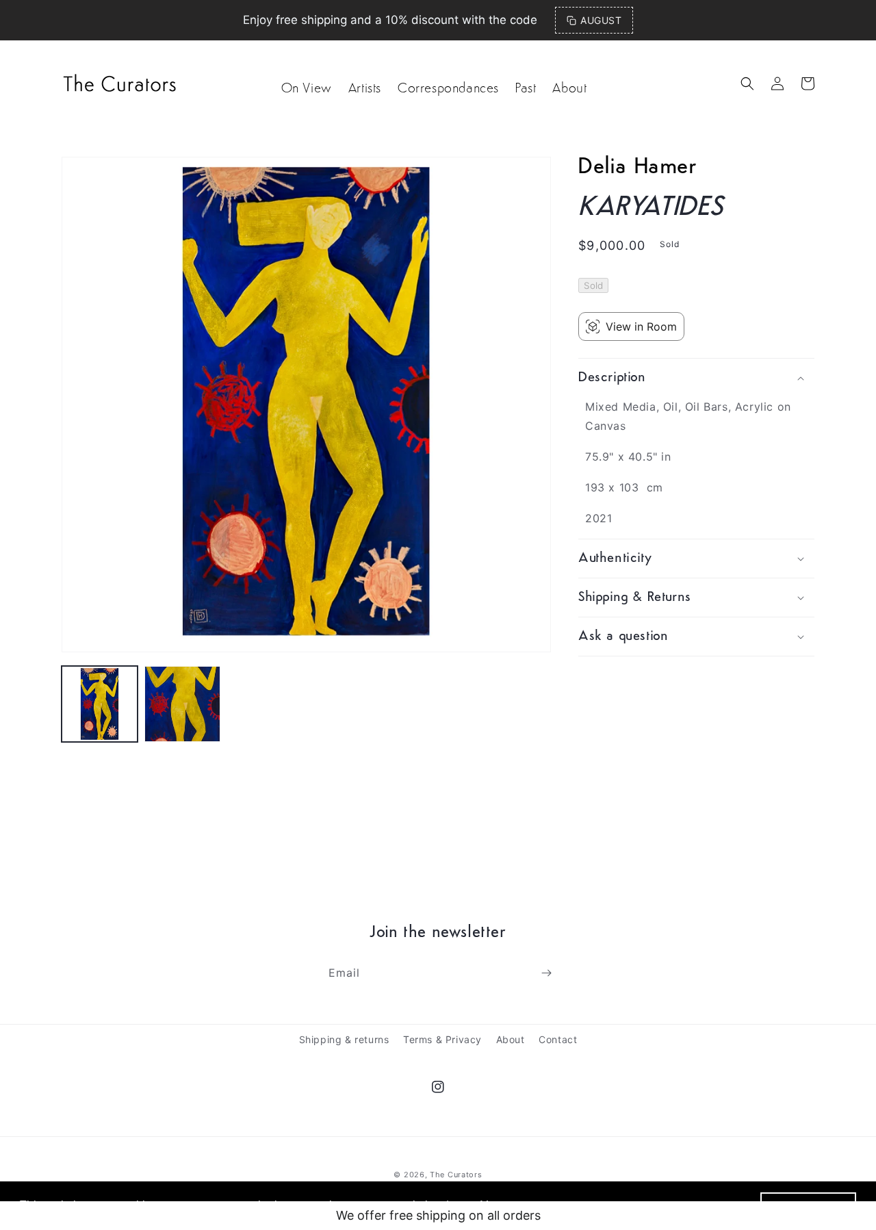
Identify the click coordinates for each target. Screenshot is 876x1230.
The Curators (456, 1174)
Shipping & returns (344, 1039)
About (510, 1039)
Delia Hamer (637, 168)
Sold (593, 285)
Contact (558, 1039)
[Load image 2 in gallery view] (182, 704)
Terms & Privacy (442, 1039)
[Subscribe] (546, 973)
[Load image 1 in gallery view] (100, 704)
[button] (747, 83)
